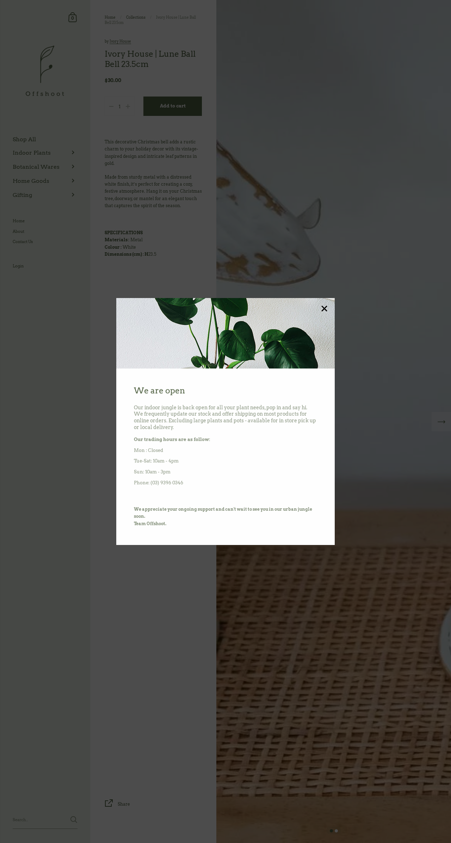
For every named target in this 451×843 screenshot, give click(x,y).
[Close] (324, 309)
